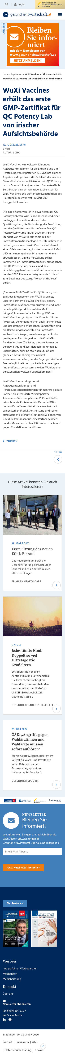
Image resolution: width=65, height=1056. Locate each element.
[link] (27, 14)
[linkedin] (4, 1019)
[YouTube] (10, 1019)
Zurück (12, 441)
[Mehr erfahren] (10, 800)
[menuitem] (7, 4)
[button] (60, 14)
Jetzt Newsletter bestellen (23, 868)
